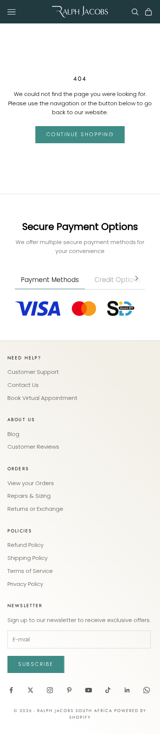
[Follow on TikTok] (108, 690)
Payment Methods (50, 279)
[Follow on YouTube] (88, 690)
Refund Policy (25, 545)
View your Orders (30, 483)
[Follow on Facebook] (11, 690)
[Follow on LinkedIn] (127, 690)
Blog (13, 434)
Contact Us (23, 385)
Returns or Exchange (35, 509)
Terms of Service (30, 571)
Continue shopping (80, 134)
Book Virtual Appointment (42, 398)
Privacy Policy (25, 584)
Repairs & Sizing (29, 496)
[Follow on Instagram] (50, 690)
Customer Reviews (33, 447)
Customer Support (33, 372)
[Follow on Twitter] (30, 690)
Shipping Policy (27, 558)
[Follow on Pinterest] (69, 690)
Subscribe (36, 664)
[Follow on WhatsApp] (146, 690)
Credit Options (118, 279)
